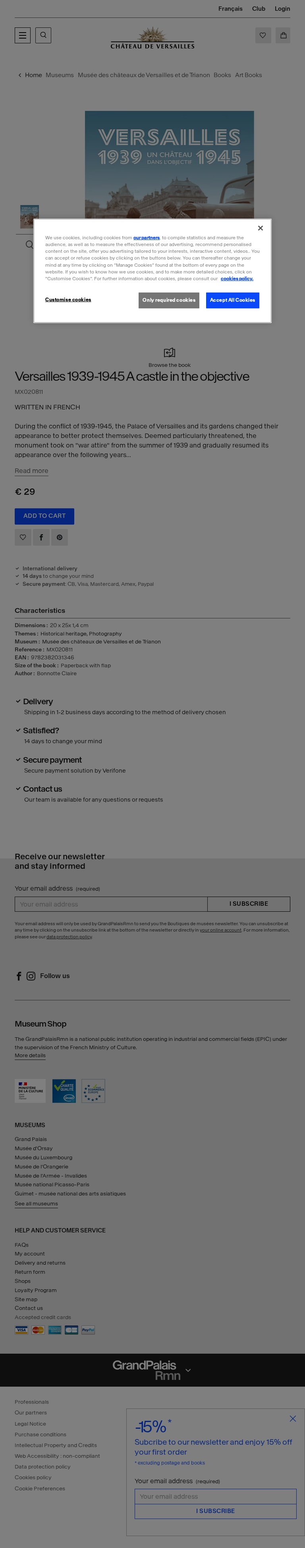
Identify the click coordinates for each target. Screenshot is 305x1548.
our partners (146, 237)
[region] (152, 271)
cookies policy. (237, 278)
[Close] (260, 228)
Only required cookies (169, 300)
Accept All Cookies (232, 300)
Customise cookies (68, 299)
